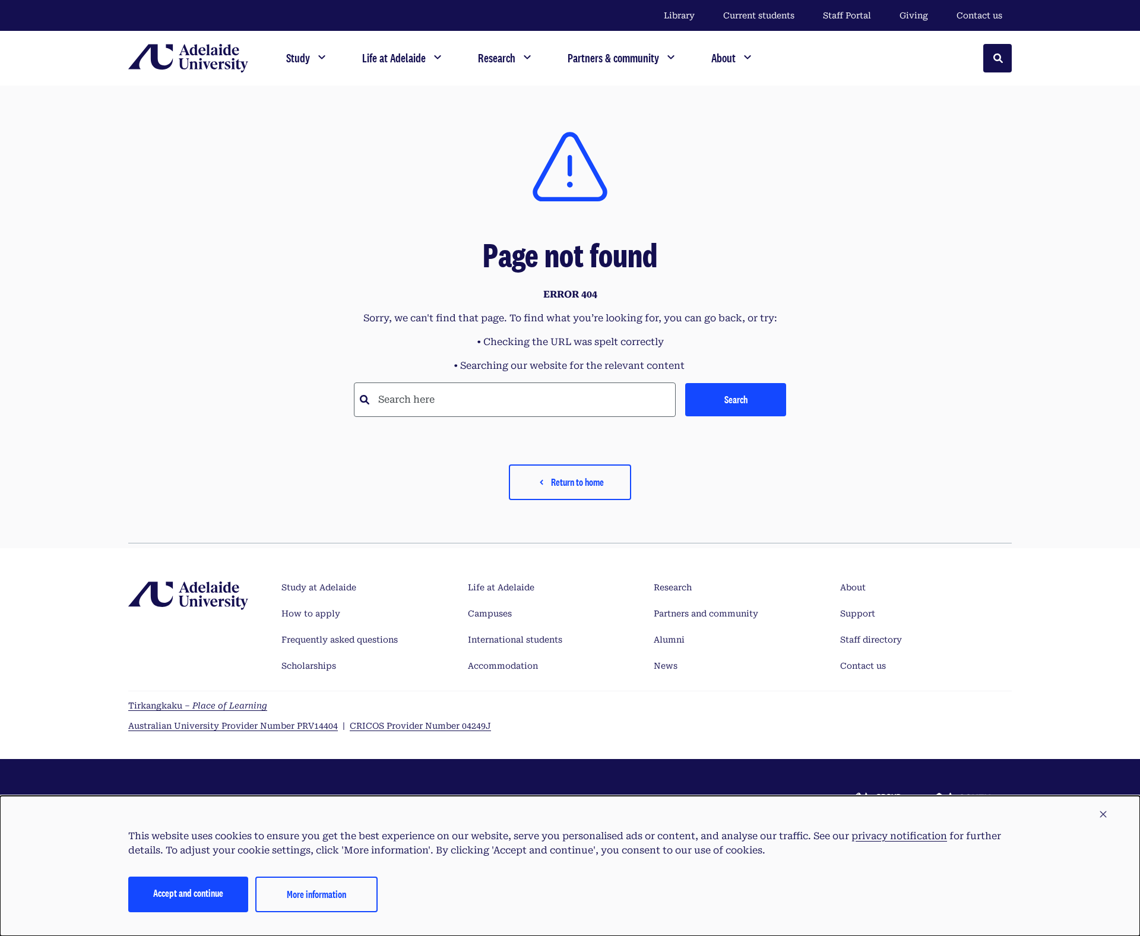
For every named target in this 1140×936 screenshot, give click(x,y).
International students (515, 639)
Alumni (669, 639)
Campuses (490, 613)
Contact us (979, 15)
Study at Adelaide (318, 587)
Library (679, 15)
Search (736, 399)
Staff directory (871, 639)
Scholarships (308, 666)
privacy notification (899, 836)
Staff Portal (847, 15)
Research (673, 587)
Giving (914, 15)
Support (857, 613)
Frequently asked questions (339, 639)
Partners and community (706, 613)
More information (316, 894)
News (665, 666)
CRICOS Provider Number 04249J (420, 726)
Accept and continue (188, 893)
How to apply (310, 613)
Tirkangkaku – (197, 705)
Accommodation (503, 666)
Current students (758, 15)
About (853, 587)
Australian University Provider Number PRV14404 (233, 726)
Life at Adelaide (501, 587)
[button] (1103, 815)
